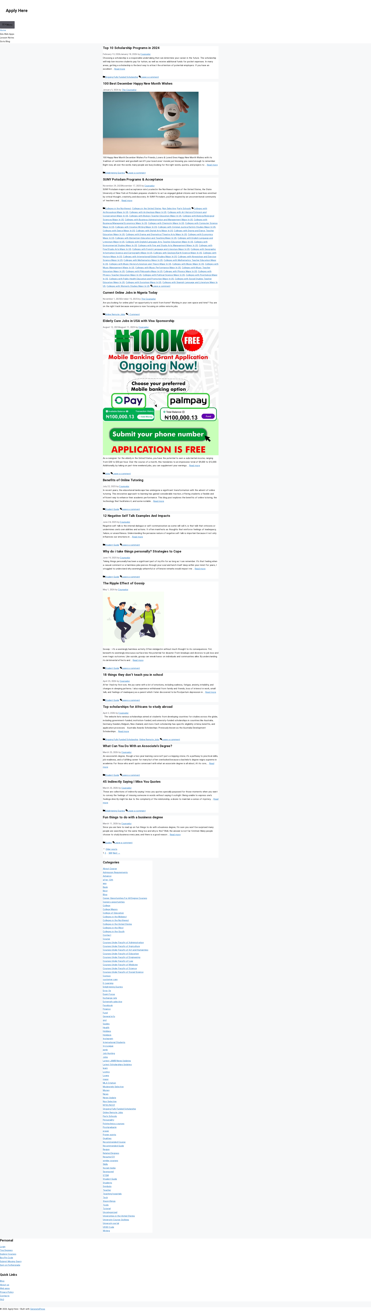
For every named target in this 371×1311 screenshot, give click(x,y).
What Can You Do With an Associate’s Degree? (137, 746)
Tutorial (107, 1208)
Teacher (107, 1190)
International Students (114, 1042)
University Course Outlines (116, 1219)
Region (106, 1149)
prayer (106, 1131)
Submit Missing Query (10, 1261)
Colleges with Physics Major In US (180, 271)
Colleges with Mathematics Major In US (143, 260)
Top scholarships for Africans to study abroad (137, 707)
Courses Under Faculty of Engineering (121, 957)
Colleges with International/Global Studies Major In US (150, 256)
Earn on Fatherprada (10, 1265)
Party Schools (184, 208)
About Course (110, 868)
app (105, 883)
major (106, 1079)
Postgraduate (110, 1127)
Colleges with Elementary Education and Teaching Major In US (146, 238)
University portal (111, 1223)
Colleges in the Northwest (118, 208)
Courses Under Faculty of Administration (123, 942)
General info (109, 1016)
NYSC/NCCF (109, 1105)
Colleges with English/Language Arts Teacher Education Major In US (159, 242)
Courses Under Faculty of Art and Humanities (125, 950)
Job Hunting (109, 1053)
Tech (105, 1197)
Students (107, 1182)
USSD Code (108, 1227)
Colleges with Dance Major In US (119, 230)
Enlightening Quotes (115, 173)
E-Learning (108, 983)
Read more (119, 69)
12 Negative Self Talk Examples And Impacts (136, 516)
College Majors (110, 909)
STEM (106, 1175)
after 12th (108, 879)
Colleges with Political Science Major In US (164, 275)
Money (106, 1090)
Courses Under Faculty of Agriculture (121, 946)
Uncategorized (110, 1212)
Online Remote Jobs (115, 314)
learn (105, 1068)
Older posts (111, 849)
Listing (106, 1072)
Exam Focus (109, 994)
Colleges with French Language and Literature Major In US (161, 249)
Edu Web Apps (7, 34)
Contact (107, 935)
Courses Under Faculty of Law (118, 961)
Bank (105, 887)
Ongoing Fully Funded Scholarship (121, 77)
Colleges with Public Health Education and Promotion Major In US (141, 278)
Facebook (108, 1005)
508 (110, 853)
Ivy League (108, 1046)
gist (105, 1020)
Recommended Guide (113, 1146)
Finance (107, 1009)
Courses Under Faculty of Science (120, 968)
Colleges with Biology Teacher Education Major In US (155, 216)
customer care (110, 979)
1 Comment (134, 314)
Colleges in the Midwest (115, 916)
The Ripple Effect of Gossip (124, 583)
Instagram (108, 1038)
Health (106, 1027)
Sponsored (108, 1171)
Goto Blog (5, 41)
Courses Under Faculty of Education (121, 953)
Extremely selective (112, 1001)
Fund (105, 1013)
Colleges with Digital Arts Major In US (154, 230)
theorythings (109, 1201)
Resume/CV (109, 1157)
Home (3, 30)
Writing (106, 1230)
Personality (108, 1120)
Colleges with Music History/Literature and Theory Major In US (140, 264)
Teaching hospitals (112, 1193)
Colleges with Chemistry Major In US (166, 223)
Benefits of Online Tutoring (123, 480)
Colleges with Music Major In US (188, 264)
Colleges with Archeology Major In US (148, 212)
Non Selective (169, 208)
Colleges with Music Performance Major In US (158, 267)
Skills (105, 1164)
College (106, 905)
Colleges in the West (113, 927)
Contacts (4, 1295)
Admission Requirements (115, 872)
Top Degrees (6, 1250)
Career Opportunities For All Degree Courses (125, 898)
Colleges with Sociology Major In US (143, 282)
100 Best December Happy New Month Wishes (137, 83)
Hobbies (107, 1031)
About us (4, 1284)
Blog (105, 894)
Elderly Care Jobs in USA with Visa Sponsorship (138, 321)
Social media (109, 1168)
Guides (108, 842)
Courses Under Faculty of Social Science (123, 972)
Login (2, 1246)
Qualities (107, 1138)
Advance (107, 876)
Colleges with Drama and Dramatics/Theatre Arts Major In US (156, 234)
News (105, 1094)
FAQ (2, 1299)
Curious (107, 976)
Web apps (5, 1288)
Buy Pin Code (6, 1257)
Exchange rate (110, 998)
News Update (109, 1097)
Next (116, 853)
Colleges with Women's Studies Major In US (128, 286)
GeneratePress (37, 1309)
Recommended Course (114, 1142)
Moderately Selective (113, 1086)
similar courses (110, 1160)
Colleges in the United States (146, 208)
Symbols (107, 1186)
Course (106, 939)
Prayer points (109, 1134)
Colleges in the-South (113, 931)
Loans (106, 1075)
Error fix (107, 990)
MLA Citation (109, 1083)
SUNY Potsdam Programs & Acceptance (133, 179)
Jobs (107, 473)
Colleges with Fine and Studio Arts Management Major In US (168, 245)
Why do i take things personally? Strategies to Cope (142, 551)
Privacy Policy (7, 1292)
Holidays (107, 1035)
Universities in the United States (119, 1216)
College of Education (113, 913)
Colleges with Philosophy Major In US (144, 271)
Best (105, 891)
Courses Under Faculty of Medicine (120, 964)
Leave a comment (150, 77)
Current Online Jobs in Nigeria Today (130, 292)
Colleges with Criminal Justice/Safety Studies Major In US (186, 227)
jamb (105, 1049)
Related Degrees (111, 1153)
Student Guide (112, 509)
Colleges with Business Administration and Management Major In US (159, 219)
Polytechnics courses (113, 1123)
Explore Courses (8, 1254)
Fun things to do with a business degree (133, 817)
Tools (106, 1205)
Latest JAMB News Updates (117, 1060)
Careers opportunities (114, 902)
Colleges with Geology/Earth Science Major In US (177, 253)
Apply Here (17, 10)
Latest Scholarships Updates (117, 1064)
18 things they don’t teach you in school (133, 675)
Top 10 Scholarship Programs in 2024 (131, 48)
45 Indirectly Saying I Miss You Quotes (132, 781)
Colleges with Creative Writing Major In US (136, 227)
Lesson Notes (7, 37)
